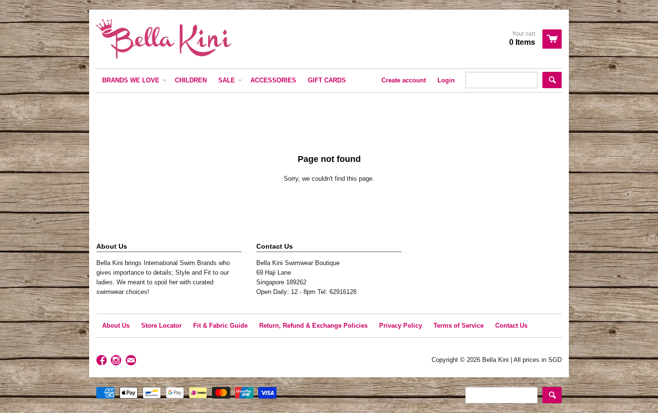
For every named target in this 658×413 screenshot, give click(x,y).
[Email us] (132, 361)
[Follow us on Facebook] (102, 361)
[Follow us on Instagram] (117, 361)
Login (446, 80)
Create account (404, 80)
